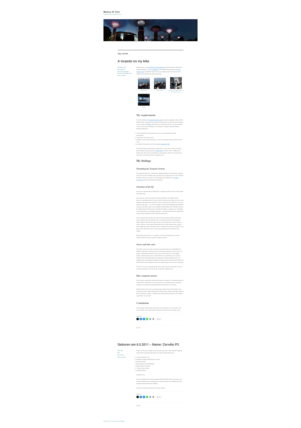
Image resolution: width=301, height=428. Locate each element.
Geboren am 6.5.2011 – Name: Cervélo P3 (148, 344)
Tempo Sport (159, 150)
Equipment (122, 69)
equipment (126, 71)
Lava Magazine (154, 69)
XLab (130, 73)
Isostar (149, 124)
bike (118, 71)
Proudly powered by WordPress (118, 421)
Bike (119, 69)
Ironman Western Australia (155, 120)
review (123, 73)
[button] (144, 84)
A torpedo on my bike (133, 61)
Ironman (119, 73)
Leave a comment (122, 75)
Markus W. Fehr (111, 11)
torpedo (127, 73)
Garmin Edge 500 (165, 144)
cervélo (121, 71)
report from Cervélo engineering (157, 67)
